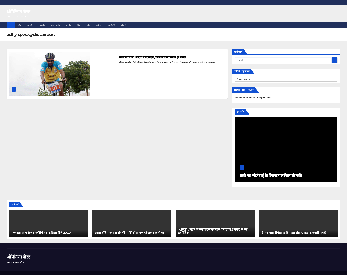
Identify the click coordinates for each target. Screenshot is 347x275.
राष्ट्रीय (68, 25)
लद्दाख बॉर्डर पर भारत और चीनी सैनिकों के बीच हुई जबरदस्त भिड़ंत (129, 233)
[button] (338, 25)
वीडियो (123, 25)
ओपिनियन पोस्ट (18, 11)
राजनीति (42, 25)
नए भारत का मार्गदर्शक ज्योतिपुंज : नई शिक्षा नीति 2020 (41, 233)
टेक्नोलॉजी (111, 25)
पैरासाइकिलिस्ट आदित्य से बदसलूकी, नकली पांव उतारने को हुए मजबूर (152, 57)
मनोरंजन (99, 25)
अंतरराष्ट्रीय (55, 25)
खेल (88, 25)
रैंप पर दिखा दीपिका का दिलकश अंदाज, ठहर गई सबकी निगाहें (294, 233)
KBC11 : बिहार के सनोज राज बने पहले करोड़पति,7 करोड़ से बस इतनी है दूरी (212, 231)
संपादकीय (30, 25)
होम (19, 25)
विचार (79, 25)
